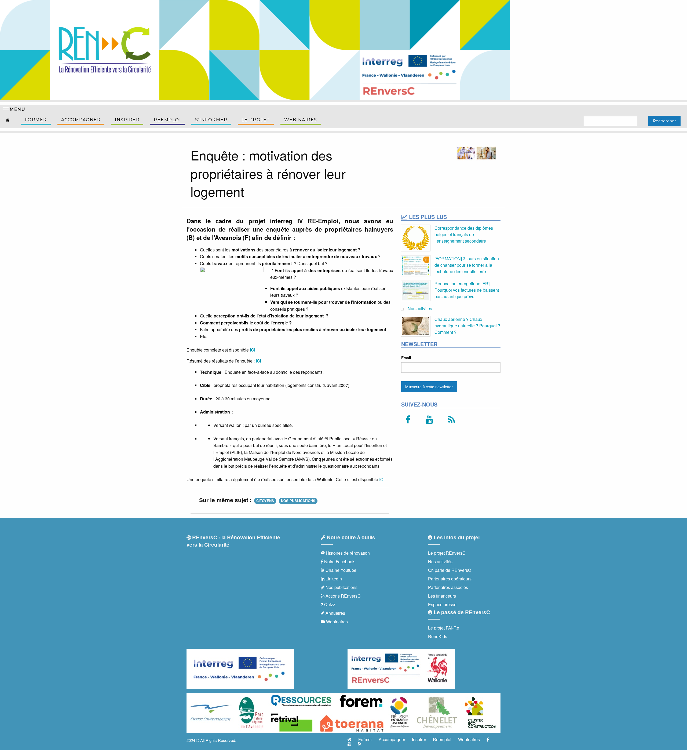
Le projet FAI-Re (443, 628)
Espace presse (442, 604)
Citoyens (265, 500)
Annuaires (334, 613)
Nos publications (298, 500)
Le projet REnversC (447, 553)
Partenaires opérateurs (450, 579)
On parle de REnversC (449, 570)
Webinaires (300, 119)
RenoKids (437, 636)
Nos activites (420, 308)
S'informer (211, 119)
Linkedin (333, 579)
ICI (252, 350)
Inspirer (127, 119)
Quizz (329, 604)
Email (406, 357)
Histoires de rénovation (347, 553)
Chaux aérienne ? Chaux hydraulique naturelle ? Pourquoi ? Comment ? (467, 325)
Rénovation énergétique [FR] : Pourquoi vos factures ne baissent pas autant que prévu (466, 289)
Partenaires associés (448, 587)
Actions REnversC (342, 596)
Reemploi (167, 119)
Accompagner (81, 119)
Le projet (256, 119)
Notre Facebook (339, 561)
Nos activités (440, 561)
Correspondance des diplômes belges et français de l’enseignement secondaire (463, 234)
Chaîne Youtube (340, 570)
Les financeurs (442, 596)
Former (36, 119)
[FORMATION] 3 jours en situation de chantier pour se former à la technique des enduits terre (466, 265)
